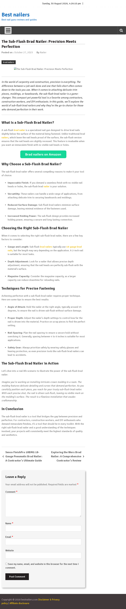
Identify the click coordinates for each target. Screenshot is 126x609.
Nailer (43, 52)
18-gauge (71, 246)
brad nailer (19, 130)
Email (9, 537)
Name (9, 523)
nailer (46, 186)
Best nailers (16, 15)
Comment (11, 491)
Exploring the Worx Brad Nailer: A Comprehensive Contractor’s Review (66, 456)
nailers (5, 137)
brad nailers (8, 62)
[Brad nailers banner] (43, 154)
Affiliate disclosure (19, 603)
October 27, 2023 (23, 52)
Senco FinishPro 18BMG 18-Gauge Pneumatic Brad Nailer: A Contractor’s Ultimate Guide (23, 456)
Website (9, 550)
